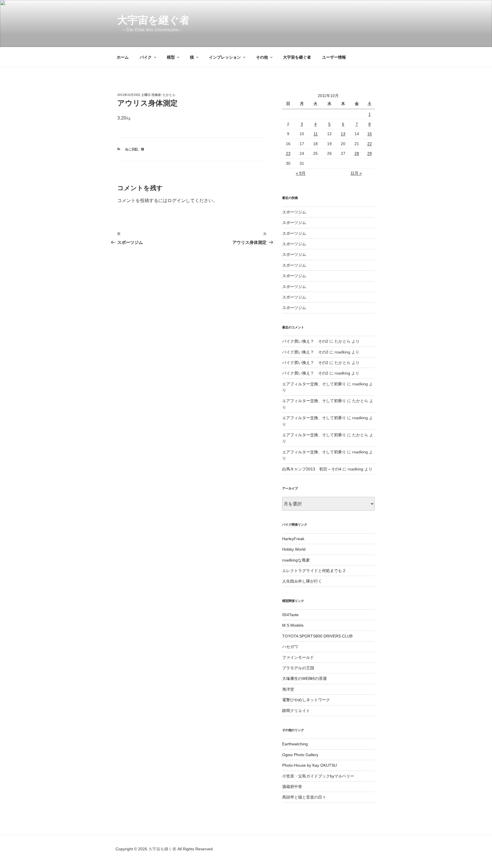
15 (369, 133)
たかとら (169, 94)
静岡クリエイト (296, 710)
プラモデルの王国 (298, 668)
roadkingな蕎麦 (296, 560)
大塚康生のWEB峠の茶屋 (304, 678)
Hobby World (294, 549)
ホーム (123, 57)
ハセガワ (290, 646)
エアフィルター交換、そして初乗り (314, 384)
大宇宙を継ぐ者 (153, 20)
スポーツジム (294, 212)
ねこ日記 (131, 149)
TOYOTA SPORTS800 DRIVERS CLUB (317, 636)
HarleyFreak (293, 538)
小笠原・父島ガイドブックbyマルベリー (318, 776)
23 (288, 153)
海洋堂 (288, 689)
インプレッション (225, 57)
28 (356, 153)
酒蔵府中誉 (292, 786)
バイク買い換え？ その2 (305, 341)
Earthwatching (295, 744)
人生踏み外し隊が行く (302, 581)
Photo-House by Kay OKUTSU (309, 765)
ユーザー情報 (334, 57)
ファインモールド (298, 657)
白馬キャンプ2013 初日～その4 (311, 469)
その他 (262, 57)
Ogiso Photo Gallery (300, 754)
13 (343, 133)
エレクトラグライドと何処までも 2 (313, 570)
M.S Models (293, 625)
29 (369, 153)
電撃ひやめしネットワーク (306, 700)
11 (315, 133)
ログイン (176, 200)
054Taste (290, 614)
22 (369, 143)
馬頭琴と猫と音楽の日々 (304, 797)
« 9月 (301, 173)
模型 (171, 57)
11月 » (356, 173)
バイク (146, 57)
